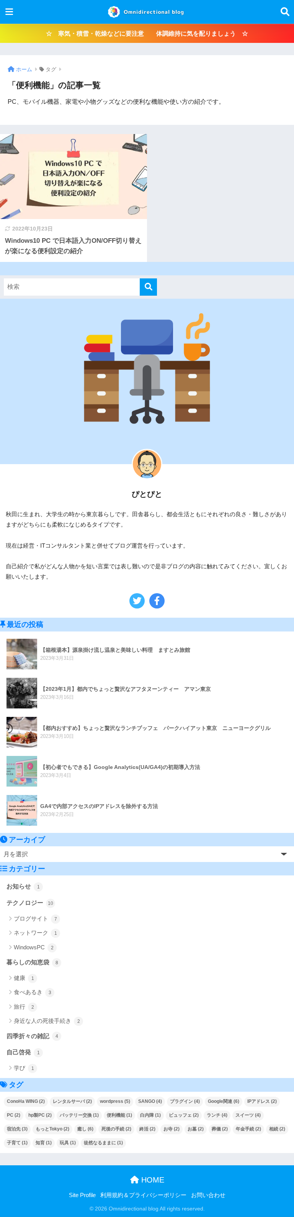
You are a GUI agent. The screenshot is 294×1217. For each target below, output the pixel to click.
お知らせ (23, 886)
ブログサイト (35, 918)
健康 (24, 978)
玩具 (68, 1142)
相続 (277, 1129)
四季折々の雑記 (32, 1036)
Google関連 (223, 1101)
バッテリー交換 (79, 1115)
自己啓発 (23, 1052)
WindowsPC (34, 947)
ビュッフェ (184, 1115)
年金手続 (248, 1129)
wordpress (115, 1101)
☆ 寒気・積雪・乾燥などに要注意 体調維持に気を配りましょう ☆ (147, 33)
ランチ (217, 1115)
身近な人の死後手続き (47, 1020)
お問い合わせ (208, 1195)
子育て (17, 1142)
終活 (147, 1129)
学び (24, 1068)
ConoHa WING (26, 1101)
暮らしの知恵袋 (32, 962)
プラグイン (185, 1101)
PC (13, 1115)
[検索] (148, 287)
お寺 (171, 1129)
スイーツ (248, 1115)
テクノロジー (30, 903)
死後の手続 (116, 1129)
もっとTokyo (52, 1129)
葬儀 (220, 1129)
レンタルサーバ (72, 1101)
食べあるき (32, 992)
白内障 (150, 1115)
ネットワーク (35, 932)
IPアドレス (262, 1101)
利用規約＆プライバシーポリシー (143, 1195)
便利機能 (119, 1115)
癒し (85, 1129)
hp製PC (40, 1115)
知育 (44, 1142)
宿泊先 (17, 1129)
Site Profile (82, 1195)
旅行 (24, 1006)
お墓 (196, 1129)
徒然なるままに (103, 1142)
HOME (151, 1180)
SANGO (150, 1101)
